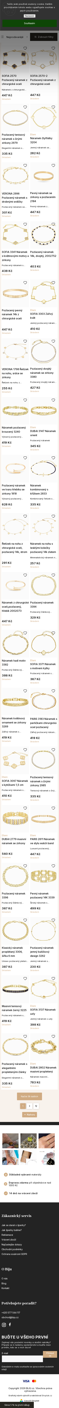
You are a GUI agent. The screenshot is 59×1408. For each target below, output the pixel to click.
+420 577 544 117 (11, 1312)
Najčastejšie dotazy (12, 1244)
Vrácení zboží (9, 1239)
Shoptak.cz (47, 1395)
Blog (4, 1283)
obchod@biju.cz (10, 1317)
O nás (5, 1278)
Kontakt (5, 1288)
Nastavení (29, 16)
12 (36, 1106)
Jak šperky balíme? (12, 1230)
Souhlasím (29, 23)
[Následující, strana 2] (29, 1106)
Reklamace (7, 1234)
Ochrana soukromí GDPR (14, 1254)
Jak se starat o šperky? (14, 1225)
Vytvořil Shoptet (31, 1401)
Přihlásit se (50, 1354)
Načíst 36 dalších (29, 1096)
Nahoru (31, 1114)
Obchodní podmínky (12, 1249)
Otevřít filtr (43, 37)
